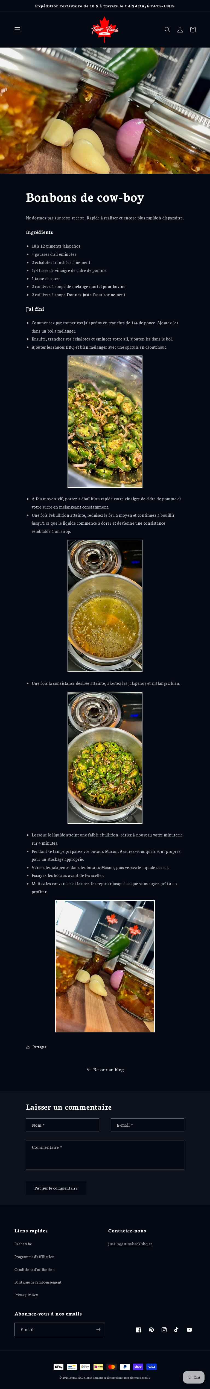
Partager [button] (39, 1046)
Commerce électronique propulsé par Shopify (121, 1377)
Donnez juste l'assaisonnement (96, 294)
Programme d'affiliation (34, 1256)
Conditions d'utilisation (34, 1269)
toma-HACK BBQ (81, 1377)
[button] (17, 29)
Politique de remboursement (38, 1281)
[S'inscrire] (98, 1329)
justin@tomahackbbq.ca (130, 1243)
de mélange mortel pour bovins (96, 286)
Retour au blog (108, 1069)
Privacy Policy (26, 1294)
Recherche (23, 1243)
